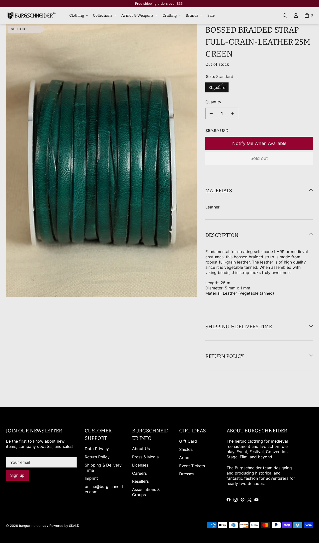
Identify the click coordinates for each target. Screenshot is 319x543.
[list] (101, 160)
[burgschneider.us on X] (249, 499)
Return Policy (97, 456)
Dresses (186, 473)
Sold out (259, 158)
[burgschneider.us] (31, 15)
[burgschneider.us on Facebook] (228, 499)
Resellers (140, 481)
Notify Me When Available (259, 143)
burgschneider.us (32, 526)
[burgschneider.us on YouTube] (256, 499)
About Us (141, 448)
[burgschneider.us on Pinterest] (242, 499)
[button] (78, 15)
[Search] (284, 15)
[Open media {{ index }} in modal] (101, 160)
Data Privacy (97, 448)
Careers (139, 473)
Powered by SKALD (64, 526)
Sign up (17, 475)
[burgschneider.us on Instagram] (235, 499)
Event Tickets (192, 465)
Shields (186, 449)
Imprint (91, 478)
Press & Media (145, 456)
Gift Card (188, 441)
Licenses (140, 465)
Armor (185, 457)
